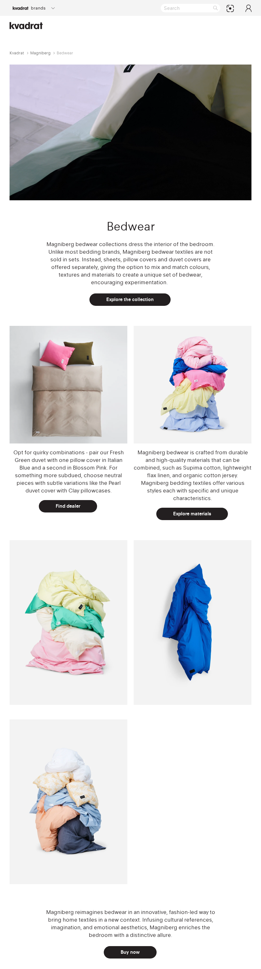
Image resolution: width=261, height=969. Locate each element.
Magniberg (40, 53)
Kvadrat (17, 53)
